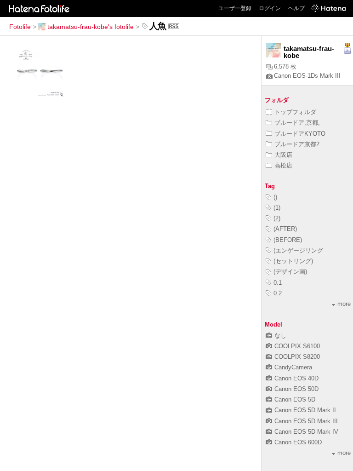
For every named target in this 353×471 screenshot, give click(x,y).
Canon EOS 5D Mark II (305, 410)
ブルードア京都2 (296, 144)
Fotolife (20, 26)
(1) (276, 207)
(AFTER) (285, 228)
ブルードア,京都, (297, 122)
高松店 (283, 165)
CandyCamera (293, 367)
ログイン (270, 8)
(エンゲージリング (298, 250)
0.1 (277, 282)
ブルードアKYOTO (299, 133)
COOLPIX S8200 (297, 356)
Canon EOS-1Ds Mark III (307, 75)
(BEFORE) (287, 239)
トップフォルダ (295, 112)
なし (280, 335)
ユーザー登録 (234, 8)
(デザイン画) (290, 271)
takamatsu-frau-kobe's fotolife (90, 26)
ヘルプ (296, 8)
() (275, 197)
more (344, 303)
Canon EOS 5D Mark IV (306, 431)
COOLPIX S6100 (297, 346)
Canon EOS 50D (296, 388)
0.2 (277, 293)
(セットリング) (293, 261)
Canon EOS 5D (294, 399)
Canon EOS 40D (296, 378)
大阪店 (283, 154)
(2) (276, 218)
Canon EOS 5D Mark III (306, 421)
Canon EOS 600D (298, 442)
